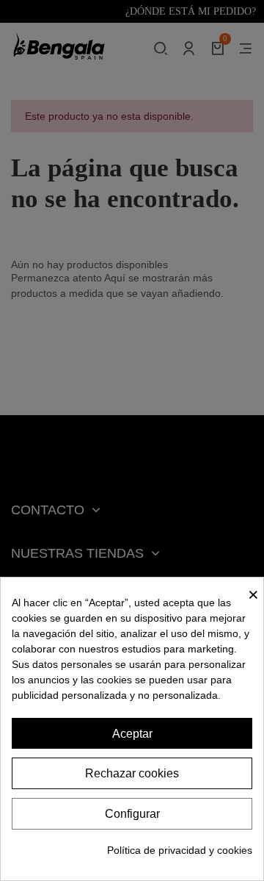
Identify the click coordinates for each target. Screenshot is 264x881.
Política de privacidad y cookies (179, 850)
